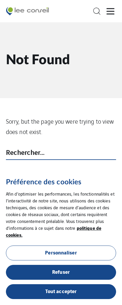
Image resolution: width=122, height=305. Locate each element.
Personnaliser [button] (61, 252)
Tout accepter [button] (61, 291)
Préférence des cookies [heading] (43, 182)
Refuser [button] (61, 271)
